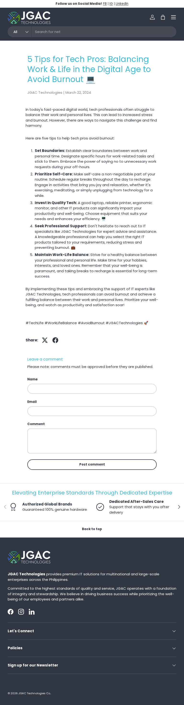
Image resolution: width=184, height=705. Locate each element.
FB (105, 3)
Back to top (92, 529)
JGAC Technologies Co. (34, 693)
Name (32, 379)
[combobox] (92, 31)
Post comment (92, 464)
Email (32, 402)
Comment (36, 424)
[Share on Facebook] (55, 340)
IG (111, 3)
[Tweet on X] (45, 340)
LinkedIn (122, 3)
